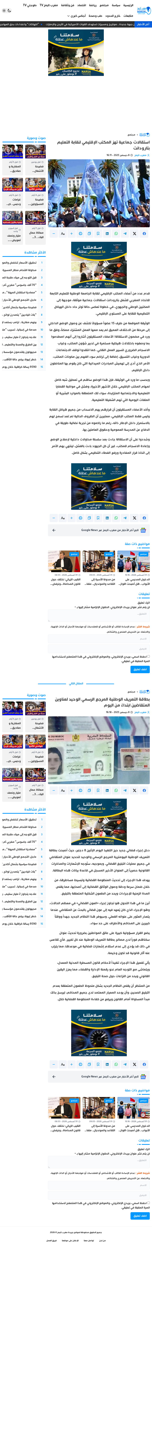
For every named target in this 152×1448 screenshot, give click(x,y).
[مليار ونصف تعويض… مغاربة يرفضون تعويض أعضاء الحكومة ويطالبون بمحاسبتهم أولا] (12, 228)
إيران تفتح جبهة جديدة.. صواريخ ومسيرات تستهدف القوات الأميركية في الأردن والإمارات (98, 24)
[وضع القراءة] (98, 233)
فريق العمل (51, 1240)
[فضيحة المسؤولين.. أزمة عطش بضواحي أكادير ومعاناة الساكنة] (35, 193)
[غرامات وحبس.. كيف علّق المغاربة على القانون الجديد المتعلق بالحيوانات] (12, 193)
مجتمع (131, 134)
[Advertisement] (76, 104)
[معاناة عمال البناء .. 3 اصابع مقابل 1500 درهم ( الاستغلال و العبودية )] (35, 228)
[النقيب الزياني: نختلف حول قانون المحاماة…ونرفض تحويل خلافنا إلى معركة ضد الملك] (64, 568)
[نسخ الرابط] (89, 233)
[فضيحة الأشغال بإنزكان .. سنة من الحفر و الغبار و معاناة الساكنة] (35, 160)
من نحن (102, 1240)
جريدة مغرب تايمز (65, 1232)
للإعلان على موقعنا (70, 1240)
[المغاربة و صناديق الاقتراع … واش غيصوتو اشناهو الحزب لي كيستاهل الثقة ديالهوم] (12, 160)
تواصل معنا (89, 1240)
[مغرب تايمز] (144, 10)
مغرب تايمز (140, 155)
